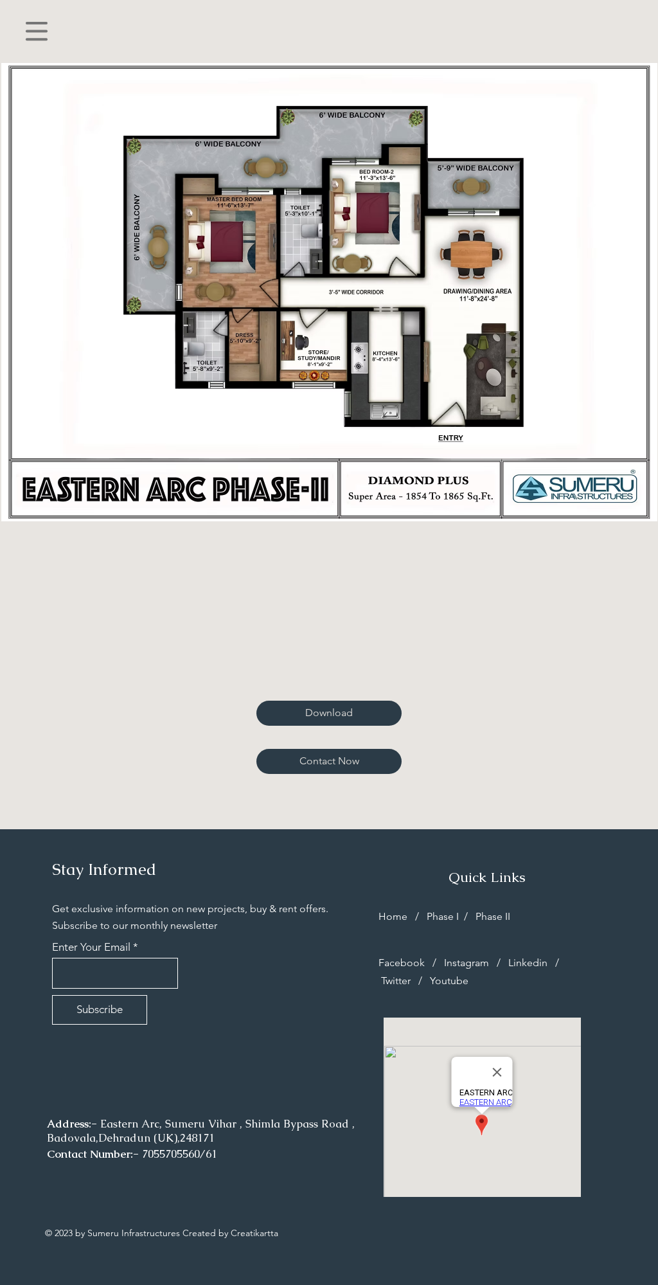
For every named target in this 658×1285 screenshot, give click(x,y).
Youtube (449, 981)
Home (394, 916)
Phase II (491, 916)
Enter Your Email (91, 947)
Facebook (402, 963)
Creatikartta (254, 1233)
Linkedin (528, 963)
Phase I (444, 916)
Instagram (466, 963)
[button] (37, 31)
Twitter (397, 981)
